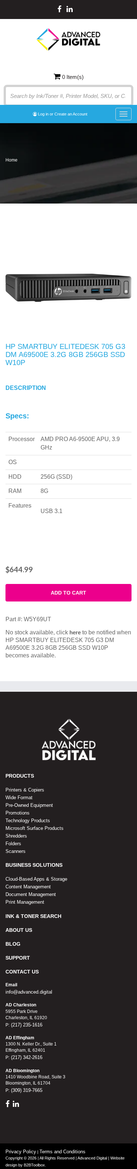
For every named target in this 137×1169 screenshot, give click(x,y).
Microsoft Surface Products (34, 828)
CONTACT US (22, 972)
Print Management (24, 902)
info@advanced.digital (28, 992)
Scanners (15, 851)
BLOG (12, 944)
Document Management (30, 894)
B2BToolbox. (35, 1165)
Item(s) (73, 77)
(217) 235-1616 (25, 1025)
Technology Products (27, 820)
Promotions (17, 813)
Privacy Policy (20, 1151)
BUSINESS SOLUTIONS (33, 865)
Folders (13, 843)
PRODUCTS (19, 776)
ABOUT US (18, 930)
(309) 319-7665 (25, 1090)
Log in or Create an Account (62, 114)
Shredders (16, 836)
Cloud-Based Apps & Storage (36, 879)
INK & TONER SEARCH (33, 916)
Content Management (28, 886)
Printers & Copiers (24, 790)
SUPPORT (17, 958)
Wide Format (19, 797)
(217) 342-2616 (25, 1057)
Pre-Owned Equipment (29, 805)
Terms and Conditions (62, 1151)
